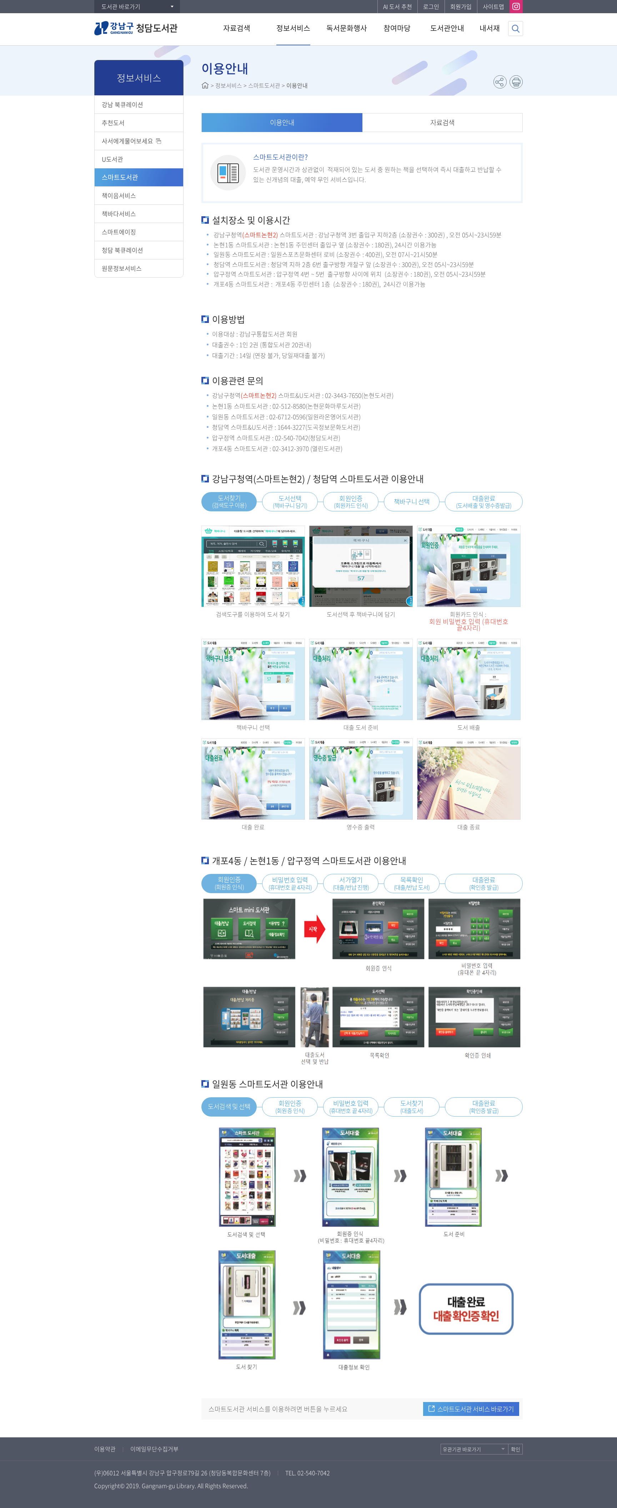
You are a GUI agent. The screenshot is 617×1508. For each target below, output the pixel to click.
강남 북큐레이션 (122, 104)
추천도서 (113, 122)
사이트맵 (493, 6)
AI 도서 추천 (397, 6)
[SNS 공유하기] (500, 81)
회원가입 (461, 6)
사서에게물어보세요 (127, 140)
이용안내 (282, 122)
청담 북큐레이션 (122, 250)
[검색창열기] (515, 28)
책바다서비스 (119, 213)
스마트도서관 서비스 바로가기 (475, 1409)
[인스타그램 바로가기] (516, 6)
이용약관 (105, 1448)
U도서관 (112, 159)
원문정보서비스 (122, 268)
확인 (515, 1449)
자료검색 (442, 122)
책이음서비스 (119, 195)
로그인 (431, 6)
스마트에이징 (119, 231)
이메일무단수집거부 (154, 1448)
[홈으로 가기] (205, 85)
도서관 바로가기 (120, 6)
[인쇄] (516, 81)
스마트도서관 (120, 177)
